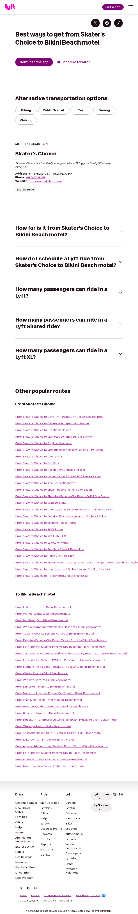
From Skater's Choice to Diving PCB (38, 456)
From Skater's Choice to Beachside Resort (43, 430)
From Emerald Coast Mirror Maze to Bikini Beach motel (51, 759)
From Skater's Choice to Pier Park (37, 463)
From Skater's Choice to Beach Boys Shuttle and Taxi (50, 470)
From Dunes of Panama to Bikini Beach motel (45, 686)
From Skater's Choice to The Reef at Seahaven (45, 483)
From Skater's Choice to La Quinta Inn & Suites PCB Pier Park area (58, 476)
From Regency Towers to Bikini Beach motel (44, 713)
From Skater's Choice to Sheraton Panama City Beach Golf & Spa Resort (62, 496)
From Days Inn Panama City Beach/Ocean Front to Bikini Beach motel (61, 640)
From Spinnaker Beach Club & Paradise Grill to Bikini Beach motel (58, 733)
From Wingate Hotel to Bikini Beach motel (43, 680)
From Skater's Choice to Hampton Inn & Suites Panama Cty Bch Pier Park (63, 569)
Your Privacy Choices (88, 895)
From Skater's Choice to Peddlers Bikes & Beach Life (49, 549)
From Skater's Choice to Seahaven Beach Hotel (46, 523)
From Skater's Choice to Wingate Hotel (41, 503)
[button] (131, 7)
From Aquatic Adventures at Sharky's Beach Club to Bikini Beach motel (61, 746)
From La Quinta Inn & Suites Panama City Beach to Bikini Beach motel (60, 647)
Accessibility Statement (57, 895)
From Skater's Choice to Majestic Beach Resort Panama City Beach (59, 450)
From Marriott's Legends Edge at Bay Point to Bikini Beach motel (57, 693)
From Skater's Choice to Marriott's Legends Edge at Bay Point (55, 436)
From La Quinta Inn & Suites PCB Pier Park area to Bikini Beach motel (60, 660)
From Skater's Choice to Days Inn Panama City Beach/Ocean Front (59, 417)
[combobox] (118, 794)
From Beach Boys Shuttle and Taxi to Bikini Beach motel (52, 706)
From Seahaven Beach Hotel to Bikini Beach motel (48, 700)
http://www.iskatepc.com (45, 181)
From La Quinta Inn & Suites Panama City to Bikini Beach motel (56, 753)
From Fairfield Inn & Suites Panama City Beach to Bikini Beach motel (60, 667)
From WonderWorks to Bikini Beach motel (43, 614)
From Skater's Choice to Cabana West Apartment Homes (52, 423)
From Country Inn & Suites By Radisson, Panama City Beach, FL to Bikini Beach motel (71, 653)
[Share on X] (95, 23)
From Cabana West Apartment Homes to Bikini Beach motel (54, 633)
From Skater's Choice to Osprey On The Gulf (44, 556)
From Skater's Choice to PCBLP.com (39, 529)
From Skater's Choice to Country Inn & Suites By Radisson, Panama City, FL (64, 509)
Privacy (35, 895)
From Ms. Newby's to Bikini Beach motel (41, 620)
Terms (23, 895)
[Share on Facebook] (107, 23)
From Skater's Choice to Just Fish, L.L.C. (40, 536)
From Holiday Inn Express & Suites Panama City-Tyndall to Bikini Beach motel (66, 720)
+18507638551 (35, 177)
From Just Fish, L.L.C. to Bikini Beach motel (43, 607)
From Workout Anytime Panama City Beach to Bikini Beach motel (58, 627)
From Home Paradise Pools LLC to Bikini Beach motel (50, 766)
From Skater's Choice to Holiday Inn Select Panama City (52, 576)
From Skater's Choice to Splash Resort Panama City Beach (53, 489)
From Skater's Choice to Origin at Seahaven (43, 443)
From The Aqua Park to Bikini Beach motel (43, 726)
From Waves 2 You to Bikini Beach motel (41, 673)
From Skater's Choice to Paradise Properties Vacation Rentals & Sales (60, 516)
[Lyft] (10, 7)
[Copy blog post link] (118, 23)
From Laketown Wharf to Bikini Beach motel (44, 739)
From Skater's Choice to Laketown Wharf (42, 542)
